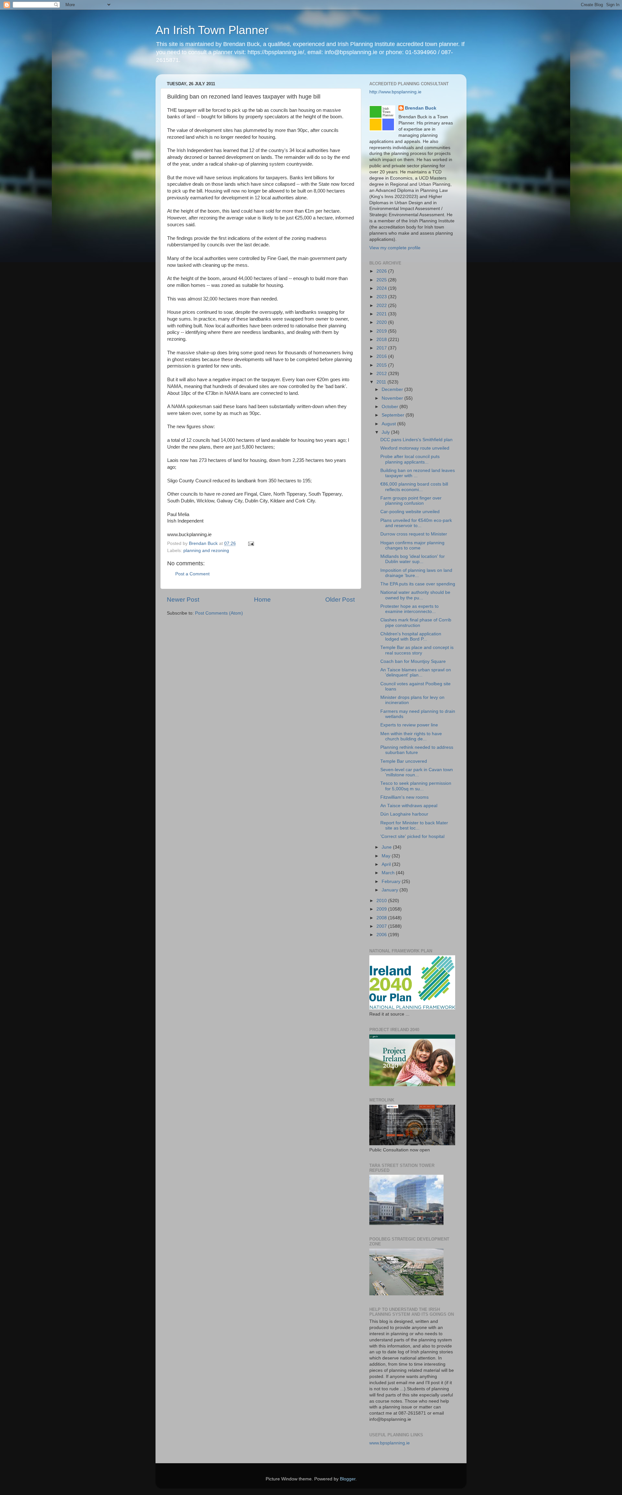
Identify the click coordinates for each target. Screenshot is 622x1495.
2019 (382, 331)
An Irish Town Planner (212, 30)
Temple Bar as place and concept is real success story (417, 650)
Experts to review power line (409, 725)
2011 (381, 382)
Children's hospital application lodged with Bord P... (410, 636)
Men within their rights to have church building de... (411, 736)
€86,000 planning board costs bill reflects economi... (414, 487)
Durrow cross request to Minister (413, 534)
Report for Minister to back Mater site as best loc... (414, 825)
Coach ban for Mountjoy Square (413, 661)
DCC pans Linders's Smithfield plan (416, 439)
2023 (382, 296)
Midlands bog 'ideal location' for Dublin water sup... (412, 559)
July (386, 432)
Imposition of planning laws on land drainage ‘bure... (416, 573)
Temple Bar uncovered (403, 761)
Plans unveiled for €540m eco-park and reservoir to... (416, 523)
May (387, 855)
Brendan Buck (420, 108)
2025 (382, 279)
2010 (382, 900)
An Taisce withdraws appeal (408, 805)
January (390, 890)
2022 (382, 305)
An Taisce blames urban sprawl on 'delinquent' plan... (415, 672)
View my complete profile (394, 247)
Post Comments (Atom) (219, 613)
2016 (382, 356)
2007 (382, 926)
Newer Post (183, 599)
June (387, 847)
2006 (382, 934)
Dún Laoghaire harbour (404, 814)
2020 (382, 322)
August (389, 423)
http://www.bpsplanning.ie (395, 91)
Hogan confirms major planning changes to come (412, 545)
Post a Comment (192, 573)
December (393, 389)
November (393, 398)
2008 (382, 917)
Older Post (340, 599)
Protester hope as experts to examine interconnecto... (409, 609)
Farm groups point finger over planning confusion (411, 501)
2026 (382, 271)
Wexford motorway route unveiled (414, 448)
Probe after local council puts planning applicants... (410, 459)
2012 (382, 373)
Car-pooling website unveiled (410, 511)
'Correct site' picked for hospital (412, 836)
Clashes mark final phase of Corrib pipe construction (415, 623)
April (387, 864)
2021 (382, 314)
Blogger (347, 1479)
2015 (382, 365)
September (394, 415)
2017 (382, 348)
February (392, 881)
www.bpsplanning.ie (389, 1443)
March (389, 872)
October (390, 406)
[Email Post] (250, 543)
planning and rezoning (206, 550)
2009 (382, 909)
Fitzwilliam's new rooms (404, 797)
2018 (382, 339)
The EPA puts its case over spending (417, 584)
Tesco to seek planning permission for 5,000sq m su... (415, 786)
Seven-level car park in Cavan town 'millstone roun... (416, 772)
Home (262, 599)
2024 (382, 288)
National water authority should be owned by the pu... (415, 595)
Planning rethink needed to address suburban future (416, 750)
